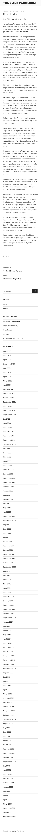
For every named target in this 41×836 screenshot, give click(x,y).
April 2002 (7, 740)
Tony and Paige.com (19, 3)
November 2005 (9, 559)
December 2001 (9, 753)
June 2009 (7, 453)
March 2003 (7, 694)
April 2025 (7, 377)
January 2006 (8, 550)
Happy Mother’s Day (10, 326)
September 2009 (9, 444)
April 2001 (7, 770)
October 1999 (8, 812)
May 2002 (7, 736)
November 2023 (9, 398)
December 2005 (9, 554)
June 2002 (7, 732)
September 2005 (9, 567)
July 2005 (6, 575)
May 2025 (7, 372)
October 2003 (8, 664)
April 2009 (7, 461)
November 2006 (9, 516)
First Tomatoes (8, 330)
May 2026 (7, 355)
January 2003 (8, 702)
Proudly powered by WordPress (13, 831)
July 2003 (6, 677)
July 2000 (6, 791)
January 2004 (8, 652)
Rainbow (6, 334)
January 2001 (8, 779)
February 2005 (8, 597)
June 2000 (7, 795)
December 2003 (9, 656)
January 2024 (8, 389)
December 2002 (9, 707)
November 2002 (9, 711)
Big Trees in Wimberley (11, 321)
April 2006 (7, 537)
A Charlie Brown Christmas (13, 338)
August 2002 (8, 724)
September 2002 (9, 719)
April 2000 (7, 800)
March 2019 (7, 427)
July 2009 (6, 449)
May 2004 (7, 635)
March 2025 (7, 381)
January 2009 (8, 474)
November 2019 (9, 410)
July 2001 (6, 766)
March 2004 (7, 643)
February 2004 (8, 647)
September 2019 (9, 415)
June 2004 (7, 630)
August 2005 (8, 571)
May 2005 (7, 584)
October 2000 (8, 783)
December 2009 (9, 440)
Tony (22, 11)
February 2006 (8, 546)
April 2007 (7, 512)
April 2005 (7, 588)
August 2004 (8, 622)
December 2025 (9, 364)
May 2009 (7, 457)
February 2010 (8, 436)
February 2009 (8, 470)
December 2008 (9, 478)
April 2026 (7, 360)
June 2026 (7, 351)
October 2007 (8, 499)
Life (8, 256)
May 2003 (7, 685)
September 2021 (9, 402)
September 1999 (9, 817)
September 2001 (9, 762)
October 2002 (8, 715)
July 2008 (6, 495)
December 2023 (9, 394)
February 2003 (8, 698)
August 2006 (8, 525)
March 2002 (7, 745)
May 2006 (7, 533)
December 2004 (9, 605)
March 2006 (7, 542)
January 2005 (8, 601)
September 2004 (9, 618)
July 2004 (6, 626)
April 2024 (7, 385)
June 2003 (7, 681)
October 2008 (8, 487)
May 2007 (7, 508)
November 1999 (9, 808)
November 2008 (9, 482)
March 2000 (7, 804)
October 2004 (8, 614)
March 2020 (7, 406)
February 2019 (8, 432)
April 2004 (7, 639)
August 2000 (8, 787)
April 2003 (7, 690)
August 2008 (8, 491)
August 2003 (8, 673)
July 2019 (6, 419)
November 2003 (9, 660)
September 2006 (9, 520)
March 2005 (7, 592)
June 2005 (7, 580)
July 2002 (6, 728)
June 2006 (7, 529)
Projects (6, 304)
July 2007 (6, 503)
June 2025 (7, 368)
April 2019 (7, 423)
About (5, 309)
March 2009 (7, 465)
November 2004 (9, 609)
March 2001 (7, 774)
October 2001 (8, 757)
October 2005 (8, 563)
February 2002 (8, 749)
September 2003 (9, 669)
